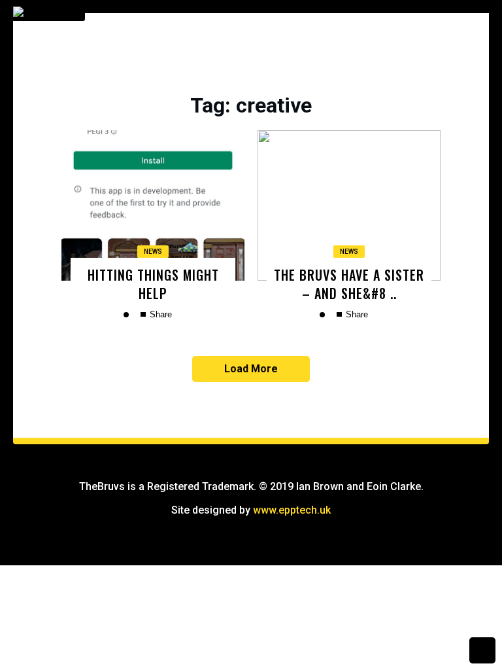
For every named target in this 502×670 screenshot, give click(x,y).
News (153, 251)
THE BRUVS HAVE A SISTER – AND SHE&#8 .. (349, 283)
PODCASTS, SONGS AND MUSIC (400, 231)
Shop (348, 93)
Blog (348, 121)
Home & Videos (369, 66)
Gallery (355, 176)
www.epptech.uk (292, 510)
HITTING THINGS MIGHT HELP (153, 283)
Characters (364, 148)
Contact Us (363, 203)
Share (159, 314)
